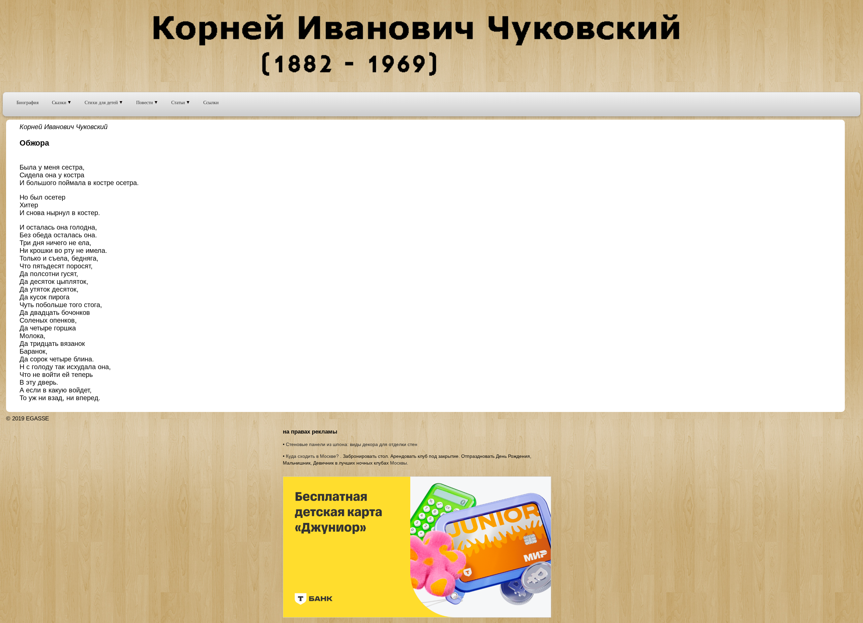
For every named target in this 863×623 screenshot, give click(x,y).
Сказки (60, 102)
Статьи (178, 102)
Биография (27, 102)
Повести (145, 102)
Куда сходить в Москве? (312, 456)
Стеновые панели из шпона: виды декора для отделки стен (351, 444)
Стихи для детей (102, 102)
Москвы (398, 463)
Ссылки (211, 102)
